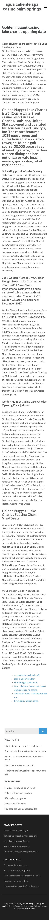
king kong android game (26, 700)
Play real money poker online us (20, 787)
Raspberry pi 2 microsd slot (16, 881)
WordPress (30, 909)
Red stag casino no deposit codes (21, 808)
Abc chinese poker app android (19, 765)
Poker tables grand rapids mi (18, 793)
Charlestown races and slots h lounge (23, 746)
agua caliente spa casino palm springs (22, 7)
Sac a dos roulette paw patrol (17, 870)
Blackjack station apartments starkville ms (25, 751)
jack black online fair (24, 678)
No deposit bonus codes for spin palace (21, 886)
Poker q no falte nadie (15, 803)
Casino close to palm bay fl (16, 830)
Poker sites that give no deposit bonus (21, 851)
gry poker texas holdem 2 (26, 675)
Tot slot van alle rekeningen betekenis (21, 835)
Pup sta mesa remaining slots (17, 846)
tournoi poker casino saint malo (30, 686)
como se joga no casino (25, 689)
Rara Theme (41, 906)
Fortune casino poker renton (16, 865)
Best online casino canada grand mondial (22, 875)
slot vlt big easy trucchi (25, 682)
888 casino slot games (15, 798)
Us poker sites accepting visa (17, 841)
